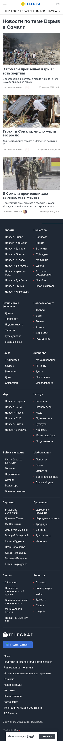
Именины (41, 541)
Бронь (39, 465)
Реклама (9, 679)
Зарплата (41, 237)
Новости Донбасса (16, 280)
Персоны (9, 502)
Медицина (42, 260)
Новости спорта (43, 303)
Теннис (40, 321)
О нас (7, 656)
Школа (40, 265)
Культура (41, 424)
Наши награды (13, 684)
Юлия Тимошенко (15, 552)
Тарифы (10, 330)
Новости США (13, 407)
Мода (39, 412)
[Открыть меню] (5, 4)
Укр (58, 4)
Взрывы (10, 468)
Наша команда (13, 696)
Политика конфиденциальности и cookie (28, 661)
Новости (8, 230)
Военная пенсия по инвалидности (16, 602)
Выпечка (41, 582)
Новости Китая (14, 424)
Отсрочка (41, 471)
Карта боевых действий (13, 461)
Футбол (40, 310)
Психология (43, 377)
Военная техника (15, 491)
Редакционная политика (18, 667)
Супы (39, 594)
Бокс (39, 315)
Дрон (8, 377)
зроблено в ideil (11, 730)
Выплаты (41, 248)
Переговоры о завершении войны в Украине (33, 11)
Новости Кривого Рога (15, 273)
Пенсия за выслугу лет (16, 619)
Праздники (40, 502)
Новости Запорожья (17, 265)
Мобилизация (42, 452)
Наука (6, 353)
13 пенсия (11, 582)
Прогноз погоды (45, 286)
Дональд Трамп (14, 518)
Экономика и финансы (11, 305)
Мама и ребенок (45, 360)
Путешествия (44, 418)
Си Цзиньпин (13, 524)
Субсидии (42, 254)
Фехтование (43, 338)
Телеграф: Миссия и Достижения (23, 707)
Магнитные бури (46, 435)
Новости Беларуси (16, 429)
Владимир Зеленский (11, 511)
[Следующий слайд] (60, 11)
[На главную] (31, 4)
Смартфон (11, 383)
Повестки (41, 459)
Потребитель (43, 407)
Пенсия (7, 575)
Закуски (40, 611)
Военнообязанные (47, 476)
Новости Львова (15, 260)
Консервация (44, 588)
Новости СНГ (13, 418)
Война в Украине (13, 452)
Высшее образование (44, 273)
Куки (30, 736)
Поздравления (44, 441)
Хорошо (47, 736)
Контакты (9, 690)
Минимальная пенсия (13, 610)
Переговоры (12, 474)
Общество (40, 230)
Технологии (12, 360)
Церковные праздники (43, 511)
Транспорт (11, 318)
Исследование (44, 383)
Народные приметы (48, 518)
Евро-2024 (42, 332)
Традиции (41, 524)
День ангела (43, 535)
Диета (39, 371)
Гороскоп (41, 401)
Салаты (40, 605)
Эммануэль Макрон (16, 529)
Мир (5, 394)
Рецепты (39, 575)
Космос (9, 365)
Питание (41, 365)
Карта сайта (11, 702)
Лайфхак (41, 429)
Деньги (9, 313)
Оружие (9, 479)
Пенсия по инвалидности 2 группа (14, 591)
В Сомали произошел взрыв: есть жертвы (28, 71)
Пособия (41, 280)
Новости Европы (15, 401)
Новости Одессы (15, 254)
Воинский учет (44, 482)
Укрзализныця (13, 341)
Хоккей (40, 327)
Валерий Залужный (17, 535)
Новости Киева (14, 237)
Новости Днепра (15, 248)
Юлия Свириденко (16, 564)
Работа (40, 243)
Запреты (41, 529)
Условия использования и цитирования (27, 673)
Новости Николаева (17, 291)
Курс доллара (13, 336)
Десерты (41, 599)
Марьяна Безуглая (16, 558)
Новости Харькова (16, 243)
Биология (10, 371)
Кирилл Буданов (15, 541)
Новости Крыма (14, 286)
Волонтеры (12, 485)
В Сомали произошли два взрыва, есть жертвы (25, 195)
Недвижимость (14, 324)
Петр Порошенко (15, 547)
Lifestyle (38, 394)
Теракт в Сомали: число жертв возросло (29, 133)
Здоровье (39, 353)
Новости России (14, 412)
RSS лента (10, 713)
